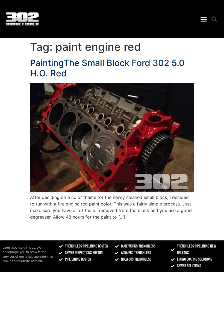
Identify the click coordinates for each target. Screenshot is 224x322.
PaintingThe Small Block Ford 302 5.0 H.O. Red (107, 68)
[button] (204, 19)
